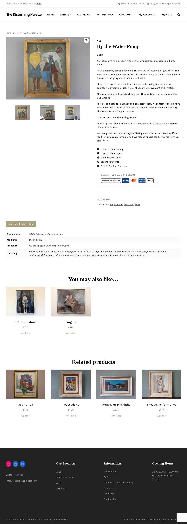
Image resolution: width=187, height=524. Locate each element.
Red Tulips (25, 404)
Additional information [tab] (21, 224)
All (99, 40)
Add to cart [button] (25, 343)
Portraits (129, 204)
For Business (105, 14)
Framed (118, 204)
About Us (109, 493)
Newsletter (110, 488)
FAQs (106, 477)
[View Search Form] (178, 14)
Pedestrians (71, 404)
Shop (59, 471)
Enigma (70, 322)
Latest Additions (65, 477)
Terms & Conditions (134, 519)
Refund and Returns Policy (118, 482)
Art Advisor (84, 14)
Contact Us (110, 499)
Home (50, 14)
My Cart (167, 14)
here (39, 3)
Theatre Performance (161, 404)
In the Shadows (25, 322)
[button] (86, 40)
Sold (137, 204)
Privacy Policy (156, 519)
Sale (58, 482)
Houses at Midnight (116, 404)
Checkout (61, 488)
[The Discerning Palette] (24, 15)
